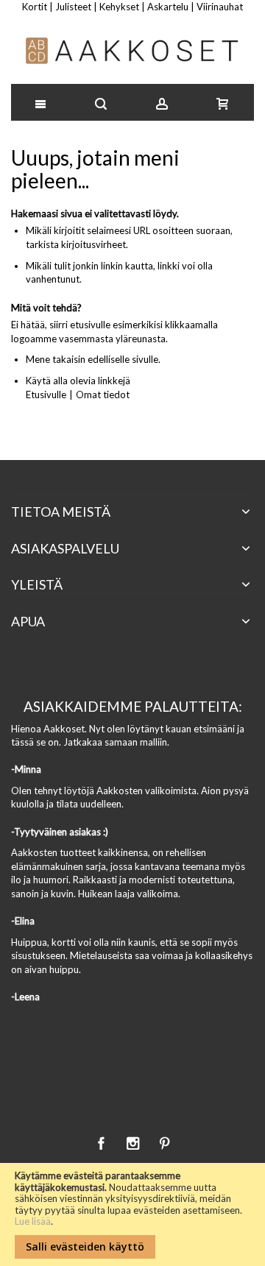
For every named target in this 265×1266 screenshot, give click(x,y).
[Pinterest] (164, 1141)
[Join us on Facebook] (102, 1141)
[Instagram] (133, 1141)
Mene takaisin (55, 359)
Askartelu (167, 7)
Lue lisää (33, 1221)
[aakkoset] (133, 50)
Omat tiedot (103, 394)
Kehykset (119, 7)
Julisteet (73, 7)
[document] (132, 1214)
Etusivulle (46, 394)
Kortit (34, 7)
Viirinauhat (220, 7)
